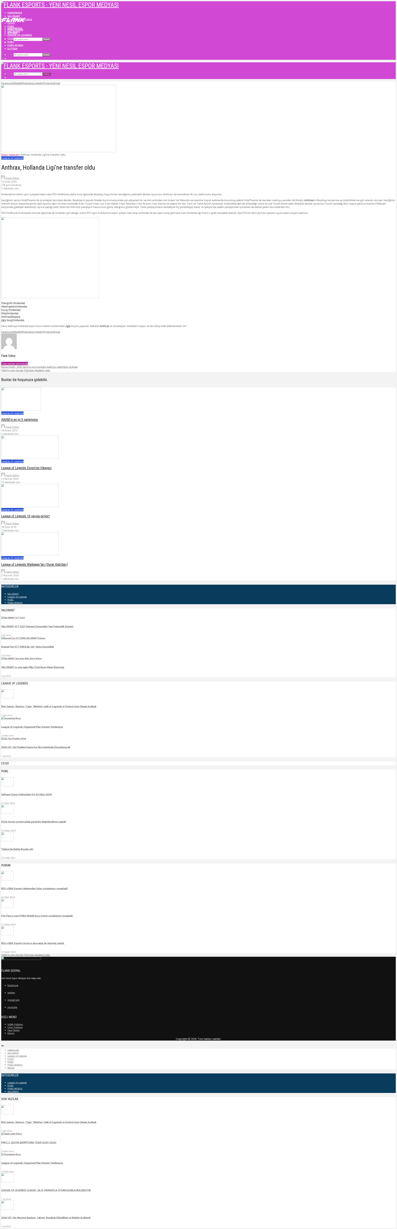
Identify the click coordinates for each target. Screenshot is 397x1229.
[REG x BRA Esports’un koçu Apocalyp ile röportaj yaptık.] (7, 934)
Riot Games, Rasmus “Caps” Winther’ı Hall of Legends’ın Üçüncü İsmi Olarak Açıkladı (48, 706)
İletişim (12, 48)
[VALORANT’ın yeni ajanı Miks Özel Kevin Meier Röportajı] (21, 658)
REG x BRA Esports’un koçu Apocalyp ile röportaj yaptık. (33, 943)
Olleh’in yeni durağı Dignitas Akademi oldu (25, 955)
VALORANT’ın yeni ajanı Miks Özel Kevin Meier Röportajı (32, 667)
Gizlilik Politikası (15, 1024)
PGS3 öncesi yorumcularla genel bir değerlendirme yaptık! (33, 821)
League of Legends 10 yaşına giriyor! (25, 516)
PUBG (10, 41)
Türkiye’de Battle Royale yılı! (17, 849)
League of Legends (19, 35)
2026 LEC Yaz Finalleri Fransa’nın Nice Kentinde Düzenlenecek (35, 747)
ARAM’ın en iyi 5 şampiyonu (19, 419)
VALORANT (13, 16)
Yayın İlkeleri (13, 1030)
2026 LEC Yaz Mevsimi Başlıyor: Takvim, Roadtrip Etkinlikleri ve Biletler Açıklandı (46, 1217)
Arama (46, 39)
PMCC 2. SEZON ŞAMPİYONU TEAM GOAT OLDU (28, 1142)
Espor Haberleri (10, 154)
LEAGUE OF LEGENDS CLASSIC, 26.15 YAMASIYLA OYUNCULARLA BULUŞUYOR (46, 1190)
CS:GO (11, 38)
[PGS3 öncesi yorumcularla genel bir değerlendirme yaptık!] (7, 813)
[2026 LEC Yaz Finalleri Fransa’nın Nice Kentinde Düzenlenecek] (13, 738)
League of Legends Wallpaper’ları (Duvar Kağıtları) (34, 564)
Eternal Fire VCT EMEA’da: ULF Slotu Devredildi (27, 646)
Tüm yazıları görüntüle (14, 363)
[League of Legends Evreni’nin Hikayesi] (30, 458)
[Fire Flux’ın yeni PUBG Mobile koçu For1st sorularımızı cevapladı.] (7, 907)
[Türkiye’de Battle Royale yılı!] (7, 840)
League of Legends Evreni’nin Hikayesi (26, 468)
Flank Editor (12, 178)
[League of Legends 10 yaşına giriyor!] (30, 506)
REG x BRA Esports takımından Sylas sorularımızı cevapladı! (34, 888)
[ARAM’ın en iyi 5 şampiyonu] (21, 409)
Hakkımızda (14, 12)
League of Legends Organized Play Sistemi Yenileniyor (32, 726)
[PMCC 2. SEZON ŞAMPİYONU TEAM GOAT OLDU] (11, 1133)
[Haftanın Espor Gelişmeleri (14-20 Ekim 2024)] (7, 785)
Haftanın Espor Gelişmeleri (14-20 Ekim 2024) (26, 794)
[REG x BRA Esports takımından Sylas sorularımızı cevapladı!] (7, 879)
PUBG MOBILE (15, 45)
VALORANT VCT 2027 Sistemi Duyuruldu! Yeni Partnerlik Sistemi (37, 626)
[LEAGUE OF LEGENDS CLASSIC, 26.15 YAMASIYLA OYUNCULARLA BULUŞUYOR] (7, 1181)
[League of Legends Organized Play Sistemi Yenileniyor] (11, 718)
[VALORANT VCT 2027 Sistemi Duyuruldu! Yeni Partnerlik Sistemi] (13, 617)
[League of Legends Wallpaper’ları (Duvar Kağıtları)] (30, 554)
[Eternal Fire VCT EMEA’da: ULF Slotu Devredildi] (23, 638)
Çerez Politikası (15, 1027)
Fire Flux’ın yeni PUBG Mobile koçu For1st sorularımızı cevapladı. (37, 915)
